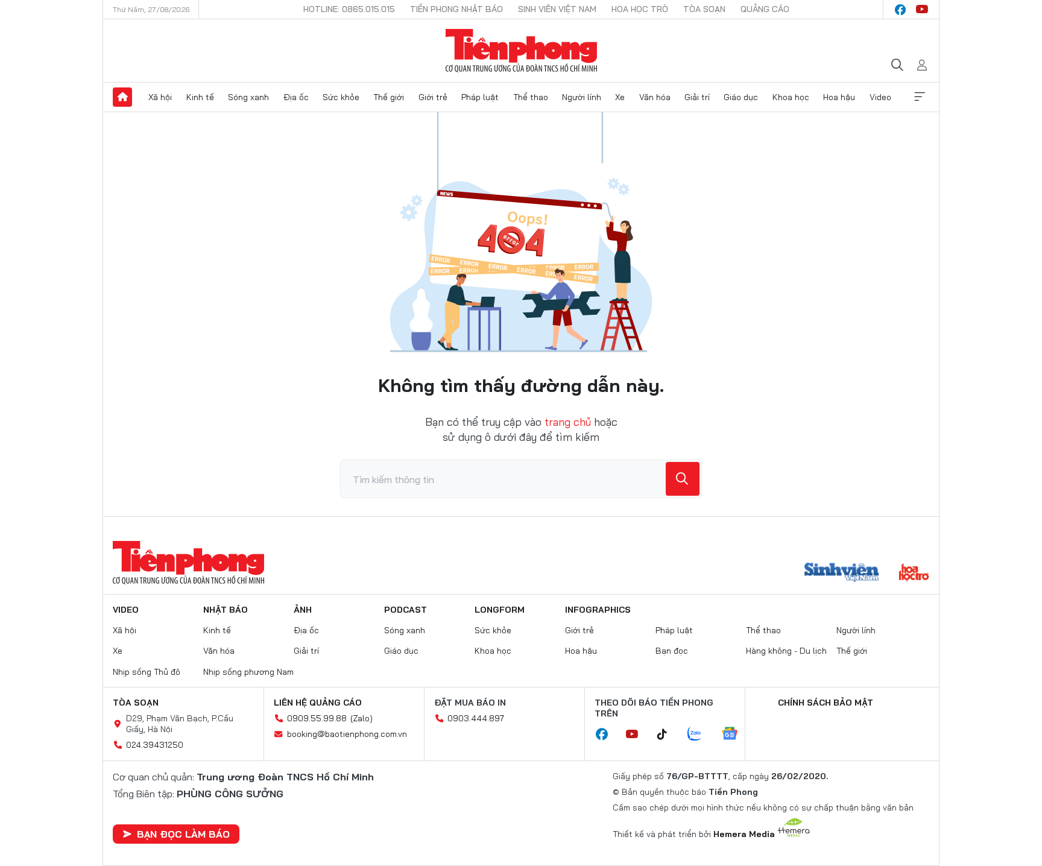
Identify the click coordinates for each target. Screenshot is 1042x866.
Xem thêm (919, 97)
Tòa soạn (704, 9)
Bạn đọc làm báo (183, 834)
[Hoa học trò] (913, 573)
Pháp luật (480, 97)
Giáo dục (741, 97)
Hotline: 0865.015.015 (349, 9)
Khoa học (790, 97)
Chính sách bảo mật (825, 702)
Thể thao (530, 97)
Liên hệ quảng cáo (318, 702)
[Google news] (735, 734)
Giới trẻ (432, 97)
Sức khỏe (341, 97)
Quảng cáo (764, 9)
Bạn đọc (671, 650)
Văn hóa (655, 97)
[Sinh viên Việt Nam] (841, 573)
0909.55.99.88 (317, 718)
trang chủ (568, 422)
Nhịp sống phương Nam (248, 671)
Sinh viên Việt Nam (557, 9)
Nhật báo (225, 609)
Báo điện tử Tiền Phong (521, 50)
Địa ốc (296, 97)
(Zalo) (361, 718)
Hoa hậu (839, 97)
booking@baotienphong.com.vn (347, 734)
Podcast (405, 609)
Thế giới (388, 97)
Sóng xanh (248, 97)
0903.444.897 (475, 718)
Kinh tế (200, 97)
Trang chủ (122, 97)
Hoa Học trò (639, 9)
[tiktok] (668, 734)
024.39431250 (154, 744)
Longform (500, 609)
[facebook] (900, 9)
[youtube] (922, 9)
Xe (620, 97)
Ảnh (303, 609)
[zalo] (700, 734)
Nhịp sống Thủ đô (146, 671)
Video (880, 97)
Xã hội (160, 97)
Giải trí (697, 97)
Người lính (581, 97)
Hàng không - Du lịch (786, 650)
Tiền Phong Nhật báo (456, 9)
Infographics (598, 609)
